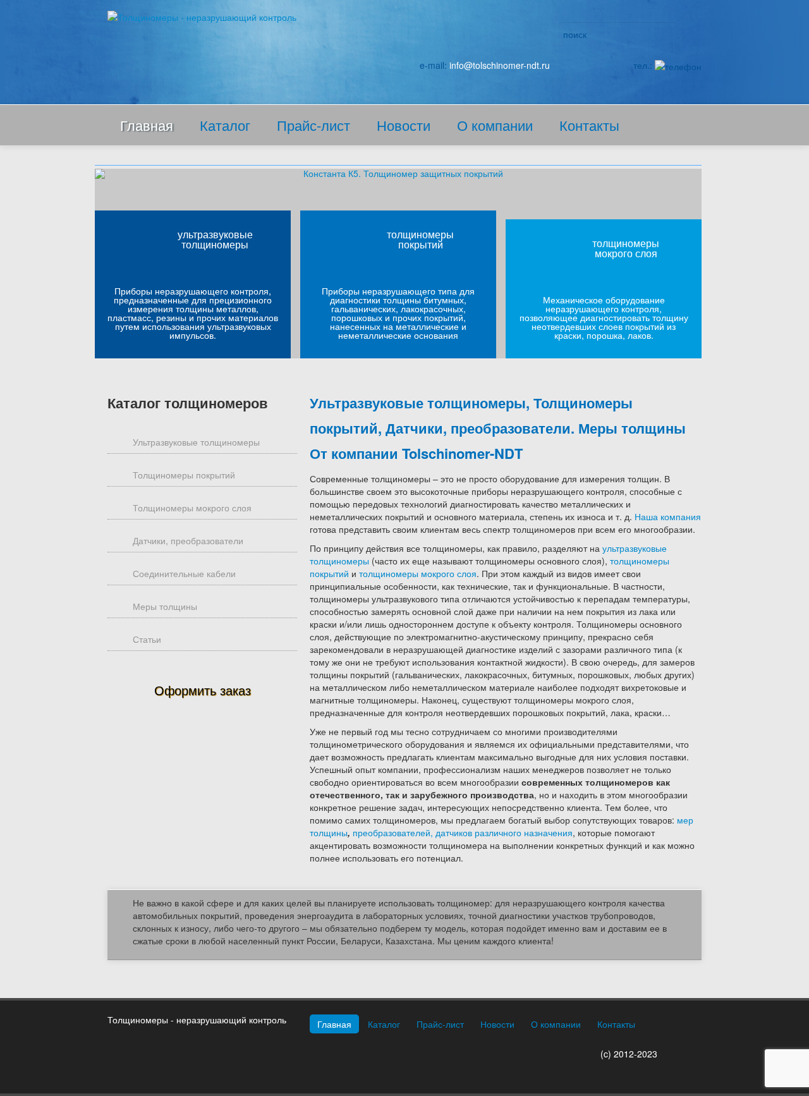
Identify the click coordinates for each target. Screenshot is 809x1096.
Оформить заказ (202, 690)
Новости (403, 125)
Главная (146, 125)
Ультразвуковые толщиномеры (196, 441)
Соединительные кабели (184, 573)
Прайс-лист (313, 125)
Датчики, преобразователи (188, 540)
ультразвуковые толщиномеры (215, 239)
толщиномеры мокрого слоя (625, 248)
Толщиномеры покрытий (184, 474)
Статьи (147, 639)
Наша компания (668, 516)
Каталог (225, 125)
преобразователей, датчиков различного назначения (463, 832)
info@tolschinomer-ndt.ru (499, 65)
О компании (495, 125)
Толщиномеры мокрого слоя (192, 507)
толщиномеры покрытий (420, 239)
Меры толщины (165, 606)
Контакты (589, 125)
